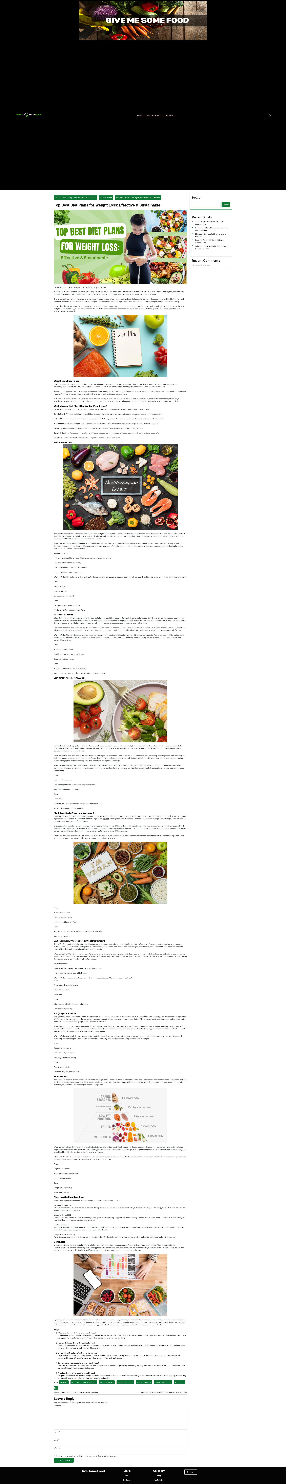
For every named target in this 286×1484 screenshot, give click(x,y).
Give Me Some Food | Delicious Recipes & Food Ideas (75, 198)
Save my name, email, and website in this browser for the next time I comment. (87, 1456)
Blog (139, 115)
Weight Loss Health (125, 1382)
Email (56, 1440)
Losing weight (59, 384)
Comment (58, 1406)
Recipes (169, 115)
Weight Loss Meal (144, 1382)
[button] (270, 115)
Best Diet (64, 1382)
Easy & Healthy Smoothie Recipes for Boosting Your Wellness (163, 1392)
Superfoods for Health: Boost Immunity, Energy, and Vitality (77, 1392)
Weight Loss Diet (107, 1382)
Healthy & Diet (153, 115)
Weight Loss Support (163, 1382)
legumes (106, 819)
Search (197, 197)
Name (57, 1432)
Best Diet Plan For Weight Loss (83, 1382)
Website (57, 1448)
